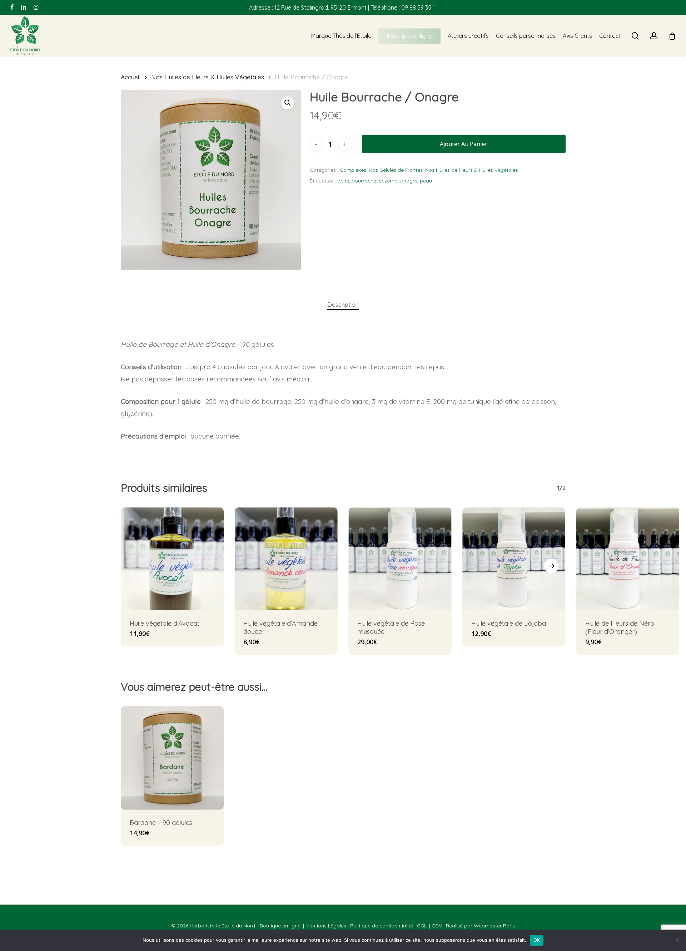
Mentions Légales (325, 925)
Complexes (353, 170)
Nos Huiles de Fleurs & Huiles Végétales (207, 77)
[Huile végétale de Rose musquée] (400, 559)
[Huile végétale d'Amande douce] (286, 559)
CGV (437, 925)
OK (536, 940)
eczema (388, 180)
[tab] (343, 304)
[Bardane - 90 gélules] (172, 758)
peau (426, 180)
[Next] (551, 566)
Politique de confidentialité (381, 925)
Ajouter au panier (463, 144)
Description (343, 304)
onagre (408, 180)
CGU (422, 925)
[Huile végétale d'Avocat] (172, 559)
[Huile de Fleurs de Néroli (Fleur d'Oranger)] (628, 559)
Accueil (130, 77)
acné (343, 180)
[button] (287, 102)
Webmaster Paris (494, 925)
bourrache (364, 180)
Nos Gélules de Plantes (396, 170)
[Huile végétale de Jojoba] (514, 559)
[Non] (677, 940)
